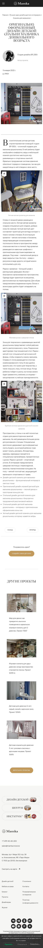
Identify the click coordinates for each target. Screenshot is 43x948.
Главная (5, 15)
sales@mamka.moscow (11, 846)
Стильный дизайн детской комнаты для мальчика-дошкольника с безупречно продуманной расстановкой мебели (19, 498)
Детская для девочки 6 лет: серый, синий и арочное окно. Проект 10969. (21, 709)
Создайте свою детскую (21, 553)
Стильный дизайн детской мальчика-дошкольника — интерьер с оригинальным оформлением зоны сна (20, 507)
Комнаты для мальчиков (21, 18)
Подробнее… (35, 944)
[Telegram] (19, 920)
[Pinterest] (24, 926)
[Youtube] (30, 920)
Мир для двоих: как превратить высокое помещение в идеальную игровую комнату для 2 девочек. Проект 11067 (19, 624)
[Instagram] (19, 926)
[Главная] (22, 3)
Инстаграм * (15, 816)
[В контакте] (13, 920)
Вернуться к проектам (21, 770)
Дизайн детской (17, 799)
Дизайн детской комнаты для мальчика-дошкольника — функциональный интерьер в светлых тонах (21, 480)
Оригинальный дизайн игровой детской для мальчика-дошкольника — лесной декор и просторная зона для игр (21, 489)
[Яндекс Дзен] (30, 926)
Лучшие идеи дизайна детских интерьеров (25, 15)
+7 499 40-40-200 (9, 841)
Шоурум (17, 808)
